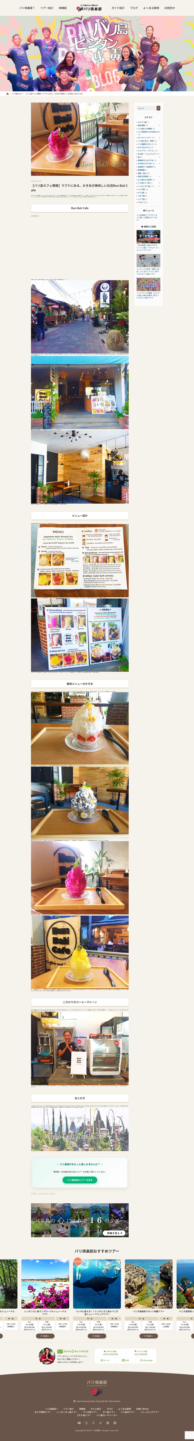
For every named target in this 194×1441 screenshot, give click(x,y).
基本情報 (141, 125)
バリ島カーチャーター (107, 1415)
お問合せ (169, 8)
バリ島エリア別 (144, 183)
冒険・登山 (142, 173)
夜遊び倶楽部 (143, 176)
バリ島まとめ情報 (145, 128)
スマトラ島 (142, 122)
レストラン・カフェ (47, 1193)
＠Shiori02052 (50, 195)
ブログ (134, 8)
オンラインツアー (145, 137)
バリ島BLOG (17, 93)
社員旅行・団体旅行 (145, 166)
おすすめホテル (144, 147)
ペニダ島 (141, 189)
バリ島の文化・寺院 (145, 141)
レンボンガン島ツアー (67, 1412)
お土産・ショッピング (146, 154)
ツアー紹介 (46, 8)
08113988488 (140, 1354)
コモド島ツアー (84, 1415)
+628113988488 (110, 1354)
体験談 (63, 8)
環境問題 (141, 170)
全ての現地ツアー (43, 1412)
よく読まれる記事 (145, 179)
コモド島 (141, 196)
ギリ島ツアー (109, 1412)
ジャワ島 (141, 199)
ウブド (34, 1193)
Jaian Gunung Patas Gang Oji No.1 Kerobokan (98, 1401)
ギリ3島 (141, 192)
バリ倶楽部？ (27, 8)
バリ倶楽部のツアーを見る (80, 1180)
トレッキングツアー (150, 1412)
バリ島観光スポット (145, 144)
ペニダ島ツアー (90, 1412)
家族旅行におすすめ (145, 160)
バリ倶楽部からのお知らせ (148, 132)
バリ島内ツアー (128, 1412)
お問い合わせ (142, 1408)
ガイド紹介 (118, 8)
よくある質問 (151, 8)
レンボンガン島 (144, 186)
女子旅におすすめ (145, 163)
